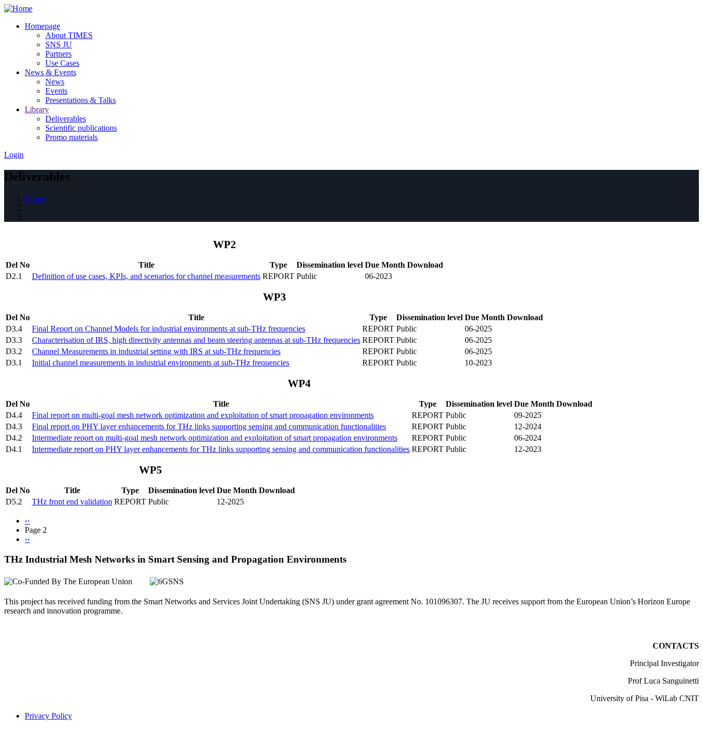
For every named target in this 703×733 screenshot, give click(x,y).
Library (37, 109)
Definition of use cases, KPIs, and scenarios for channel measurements (146, 276)
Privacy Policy (48, 715)
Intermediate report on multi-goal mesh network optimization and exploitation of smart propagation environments (214, 437)
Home (35, 198)
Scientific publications (81, 128)
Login (14, 154)
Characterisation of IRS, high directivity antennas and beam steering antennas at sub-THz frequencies (196, 340)
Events (56, 90)
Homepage (42, 26)
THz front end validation (72, 501)
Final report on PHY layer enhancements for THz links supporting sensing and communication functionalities (209, 426)
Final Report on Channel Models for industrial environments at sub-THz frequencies (168, 328)
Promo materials (71, 137)
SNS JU (58, 44)
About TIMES (69, 35)
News (54, 81)
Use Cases (62, 63)
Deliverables (65, 118)
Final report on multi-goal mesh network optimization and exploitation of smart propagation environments (203, 415)
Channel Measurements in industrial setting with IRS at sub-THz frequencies (156, 351)
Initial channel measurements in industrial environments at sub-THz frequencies (160, 362)
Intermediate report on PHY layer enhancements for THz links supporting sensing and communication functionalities (221, 449)
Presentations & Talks (80, 100)
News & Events (50, 72)
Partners (58, 53)
